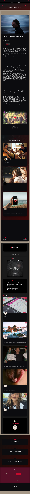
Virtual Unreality (9, 159)
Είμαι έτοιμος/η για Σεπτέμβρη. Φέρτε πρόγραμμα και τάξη (15, 285)
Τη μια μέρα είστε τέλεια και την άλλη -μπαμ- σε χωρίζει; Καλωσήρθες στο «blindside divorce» (14, 188)
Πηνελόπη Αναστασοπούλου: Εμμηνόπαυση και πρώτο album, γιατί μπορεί (15, 414)
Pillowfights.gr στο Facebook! (15, 254)
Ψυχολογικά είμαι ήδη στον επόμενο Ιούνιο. (13, 289)
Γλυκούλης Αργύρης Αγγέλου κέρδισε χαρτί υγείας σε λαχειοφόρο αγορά (14, 366)
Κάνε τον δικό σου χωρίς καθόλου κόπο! (15, 461)
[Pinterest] (7, 40)
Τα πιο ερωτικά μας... (15, 441)
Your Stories (5, 35)
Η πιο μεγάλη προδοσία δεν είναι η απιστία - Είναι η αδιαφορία (13, 163)
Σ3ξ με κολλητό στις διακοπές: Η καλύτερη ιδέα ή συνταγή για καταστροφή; (15, 342)
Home (10, 7)
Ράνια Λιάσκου (9, 362)
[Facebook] (3, 40)
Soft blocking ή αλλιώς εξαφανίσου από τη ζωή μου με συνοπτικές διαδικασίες (13, 214)
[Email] (8, 40)
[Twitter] (5, 40)
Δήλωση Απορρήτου (15, 486)
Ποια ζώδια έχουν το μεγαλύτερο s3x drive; (10, 390)
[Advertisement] (15, 229)
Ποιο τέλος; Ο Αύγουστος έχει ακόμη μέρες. (13, 288)
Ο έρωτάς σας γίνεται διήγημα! (15, 451)
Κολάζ (5, 186)
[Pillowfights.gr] (4, 0)
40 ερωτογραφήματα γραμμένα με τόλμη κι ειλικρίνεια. (15, 442)
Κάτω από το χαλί (6, 341)
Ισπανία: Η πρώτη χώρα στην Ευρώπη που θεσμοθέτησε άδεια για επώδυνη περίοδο (15, 318)
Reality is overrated (6, 162)
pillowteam (8, 313)
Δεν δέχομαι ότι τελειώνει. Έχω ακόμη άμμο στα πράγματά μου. (15, 284)
